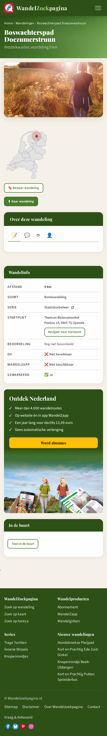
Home (8, 23)
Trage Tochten (15, 642)
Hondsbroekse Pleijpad (75, 642)
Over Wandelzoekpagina (63, 707)
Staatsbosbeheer (56, 307)
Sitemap (11, 707)
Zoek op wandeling (19, 607)
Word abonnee (53, 442)
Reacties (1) (27, 236)
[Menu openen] (98, 8)
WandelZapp (67, 614)
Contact (94, 707)
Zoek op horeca (16, 621)
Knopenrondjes (16, 656)
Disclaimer (30, 707)
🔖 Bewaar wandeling (23, 188)
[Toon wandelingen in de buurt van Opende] (37, 136)
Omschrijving (14, 236)
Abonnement (67, 607)
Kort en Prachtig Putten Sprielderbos (76, 676)
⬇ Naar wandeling (21, 201)
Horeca (38, 236)
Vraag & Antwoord (18, 717)
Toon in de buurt (23, 544)
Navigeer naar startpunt (64, 332)
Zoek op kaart (15, 614)
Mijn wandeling (49, 236)
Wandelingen (25, 23)
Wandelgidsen (68, 621)
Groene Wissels (16, 649)
